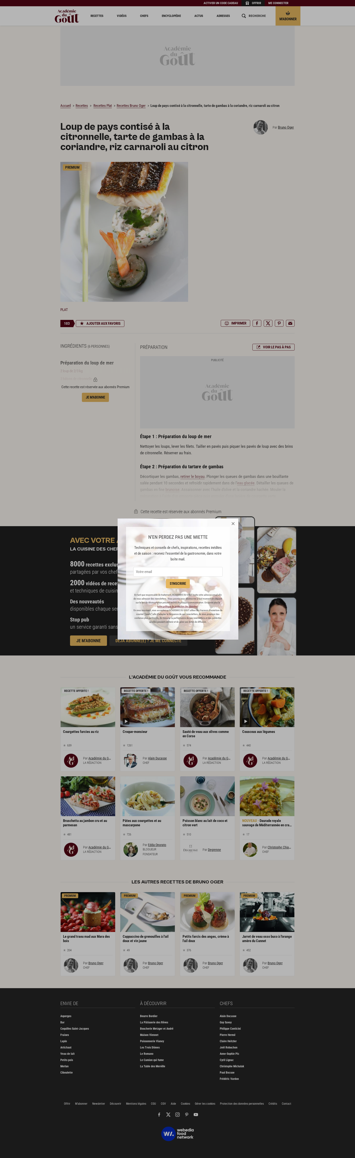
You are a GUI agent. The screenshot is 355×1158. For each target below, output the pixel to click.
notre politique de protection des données (177, 606)
